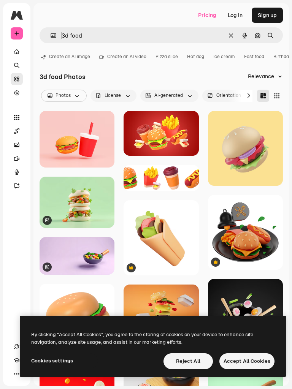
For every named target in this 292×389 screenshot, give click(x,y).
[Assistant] (17, 186)
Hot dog (195, 57)
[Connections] (17, 346)
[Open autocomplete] (50, 35)
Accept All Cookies (247, 361)
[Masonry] (263, 96)
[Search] (17, 65)
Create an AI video (126, 57)
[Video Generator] (17, 158)
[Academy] (17, 360)
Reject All (188, 361)
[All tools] (17, 117)
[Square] (277, 96)
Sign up (267, 15)
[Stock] (17, 79)
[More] (17, 374)
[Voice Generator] (17, 172)
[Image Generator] (17, 145)
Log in (235, 15)
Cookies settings (52, 360)
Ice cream (224, 57)
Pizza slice (167, 57)
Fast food (254, 57)
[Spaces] (17, 131)
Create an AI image (69, 57)
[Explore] (17, 93)
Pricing (207, 15)
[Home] (17, 52)
